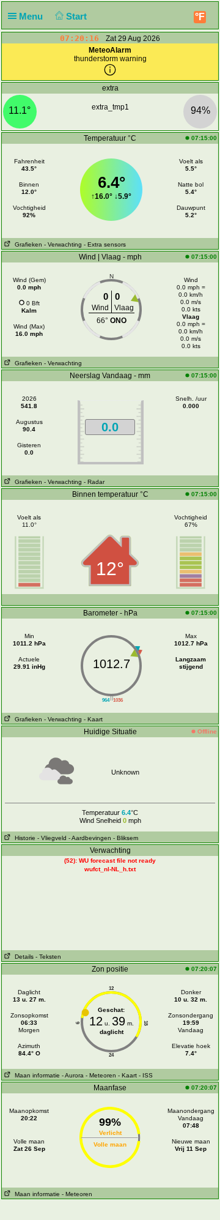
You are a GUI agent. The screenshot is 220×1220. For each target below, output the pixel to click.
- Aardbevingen (89, 838)
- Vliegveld (52, 838)
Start (78, 16)
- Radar (94, 481)
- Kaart (93, 719)
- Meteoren (101, 1075)
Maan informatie (35, 1075)
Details (22, 956)
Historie (23, 838)
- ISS (146, 1075)
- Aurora (73, 1075)
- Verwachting (63, 244)
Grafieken (26, 244)
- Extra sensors (105, 244)
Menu (32, 16)
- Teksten (48, 956)
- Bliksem (125, 838)
